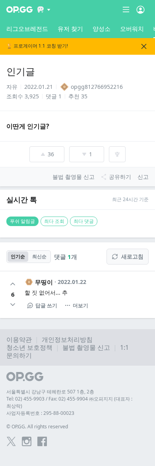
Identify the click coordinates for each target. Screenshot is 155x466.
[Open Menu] (140, 9)
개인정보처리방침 (67, 339)
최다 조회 (54, 221)
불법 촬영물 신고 (86, 347)
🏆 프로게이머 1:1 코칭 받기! (37, 46)
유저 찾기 (70, 29)
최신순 (39, 256)
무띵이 (44, 282)
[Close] (144, 46)
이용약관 (19, 339)
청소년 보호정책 (29, 347)
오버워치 (132, 29)
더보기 (80, 305)
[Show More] (44, 9)
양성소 (101, 29)
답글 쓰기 (46, 305)
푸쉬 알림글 (22, 221)
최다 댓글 (84, 221)
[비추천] (12, 304)
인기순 (18, 256)
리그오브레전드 (27, 29)
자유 (11, 86)
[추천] (12, 284)
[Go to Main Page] (19, 9)
